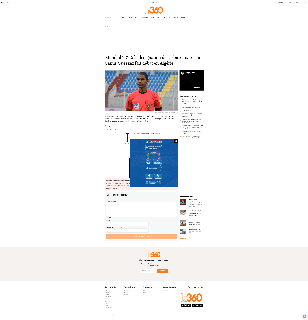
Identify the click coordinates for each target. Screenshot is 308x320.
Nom (108, 221)
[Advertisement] (154, 41)
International (144, 17)
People (169, 17)
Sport (163, 17)
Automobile (107, 301)
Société (137, 17)
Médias (158, 17)
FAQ (144, 290)
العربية (304, 2)
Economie (130, 17)
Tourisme (182, 17)
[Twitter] (192, 287)
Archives (126, 294)
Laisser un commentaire (141, 236)
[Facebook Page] (189, 287)
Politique (123, 17)
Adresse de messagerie (114, 227)
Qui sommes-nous (128, 290)
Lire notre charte (111, 188)
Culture (152, 17)
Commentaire (111, 201)
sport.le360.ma (155, 134)
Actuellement (108, 17)
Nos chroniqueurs (109, 307)
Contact (144, 292)
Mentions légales (165, 290)
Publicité (126, 292)
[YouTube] (195, 287)
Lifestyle (175, 17)
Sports (107, 26)
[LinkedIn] (198, 287)
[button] (304, 316)
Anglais (297, 2)
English (289, 2)
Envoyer (162, 270)
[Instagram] (202, 287)
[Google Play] (197, 305)
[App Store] (186, 305)
